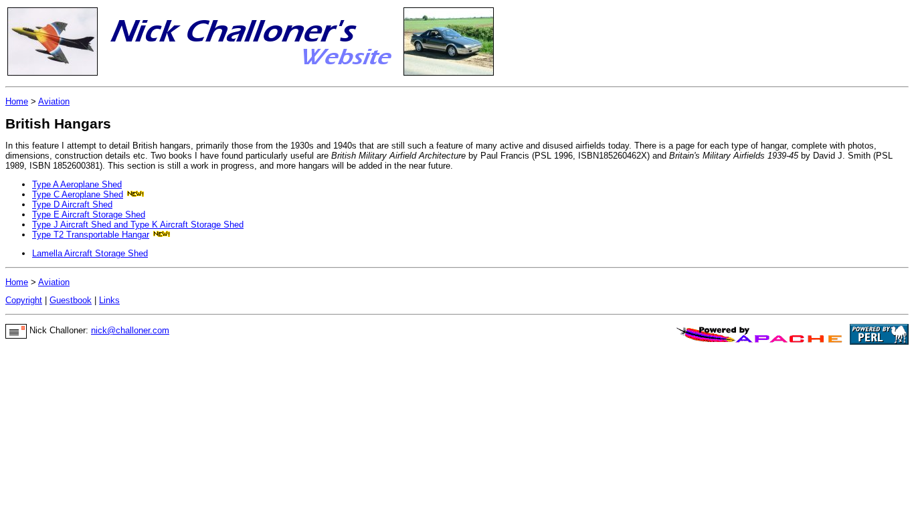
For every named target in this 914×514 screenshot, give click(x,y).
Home (16, 101)
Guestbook (71, 300)
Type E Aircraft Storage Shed (88, 214)
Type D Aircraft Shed (72, 204)
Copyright (23, 300)
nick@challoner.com (130, 330)
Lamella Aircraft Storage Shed (90, 253)
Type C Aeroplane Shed (77, 194)
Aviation (54, 101)
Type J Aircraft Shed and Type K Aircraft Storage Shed (138, 225)
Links (109, 300)
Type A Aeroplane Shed (77, 184)
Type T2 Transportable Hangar (90, 235)
